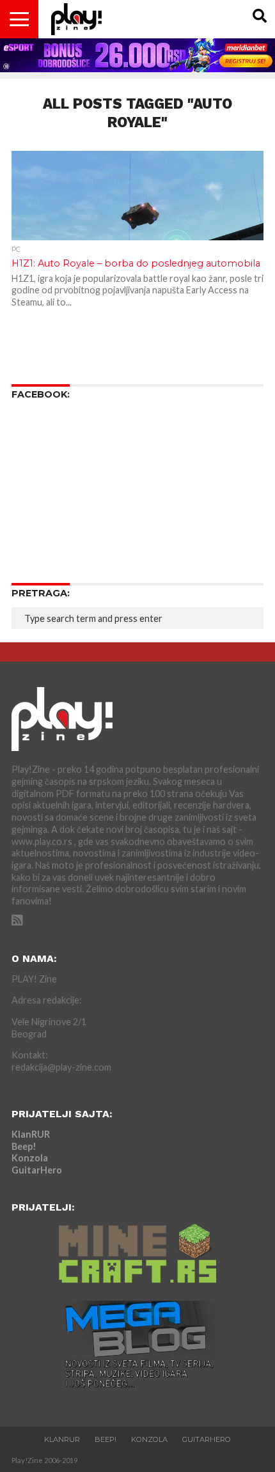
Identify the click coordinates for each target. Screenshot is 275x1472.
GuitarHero (37, 1170)
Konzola (30, 1157)
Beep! (24, 1146)
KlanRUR (31, 1134)
